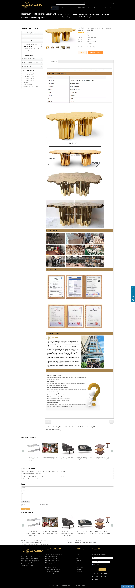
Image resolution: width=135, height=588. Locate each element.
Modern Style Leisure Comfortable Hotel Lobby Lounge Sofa (50, 458)
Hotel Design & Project (50, 567)
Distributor (78, 560)
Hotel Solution (27, 66)
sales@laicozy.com (31, 72)
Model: (79, 35)
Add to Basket (96, 52)
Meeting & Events (28, 40)
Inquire (82, 52)
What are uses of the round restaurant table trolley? (35, 540)
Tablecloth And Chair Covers (32, 48)
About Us (78, 556)
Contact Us (79, 571)
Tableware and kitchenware (52, 573)
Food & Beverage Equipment (31, 62)
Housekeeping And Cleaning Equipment (55, 565)
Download (78, 569)
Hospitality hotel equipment (53, 429)
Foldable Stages (29, 50)
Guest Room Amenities (29, 58)
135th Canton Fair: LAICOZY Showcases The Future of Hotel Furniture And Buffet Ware (43, 474)
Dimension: (80, 41)
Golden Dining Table (70, 427)
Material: (80, 37)
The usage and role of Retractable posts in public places (82, 542)
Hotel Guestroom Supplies (51, 556)
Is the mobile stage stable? (75, 540)
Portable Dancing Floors (31, 53)
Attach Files (25, 501)
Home (77, 554)
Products (78, 562)
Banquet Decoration (29, 46)
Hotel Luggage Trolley (50, 562)
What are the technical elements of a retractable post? (35, 544)
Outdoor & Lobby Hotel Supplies (53, 554)
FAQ (77, 558)
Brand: (79, 44)
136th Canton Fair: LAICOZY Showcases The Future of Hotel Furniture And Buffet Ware (44, 479)
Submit (25, 509)
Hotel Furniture (27, 36)
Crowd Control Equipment (30, 44)
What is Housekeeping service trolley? (32, 476)
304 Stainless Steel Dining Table (54, 427)
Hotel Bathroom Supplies (51, 558)
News (77, 565)
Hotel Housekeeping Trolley (52, 560)
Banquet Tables (29, 55)
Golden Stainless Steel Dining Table (87, 427)
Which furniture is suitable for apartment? (32, 542)
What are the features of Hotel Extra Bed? (32, 478)
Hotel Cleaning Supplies (30, 33)
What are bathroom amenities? (30, 472)
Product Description (51, 61)
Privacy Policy (79, 567)
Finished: (80, 39)
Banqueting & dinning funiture (52, 569)
